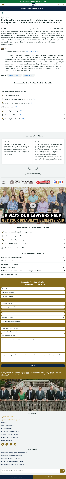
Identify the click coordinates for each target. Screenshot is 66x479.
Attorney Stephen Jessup (32, 51)
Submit (33, 366)
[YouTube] (2, 444)
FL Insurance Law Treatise (9, 437)
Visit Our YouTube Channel (9, 434)
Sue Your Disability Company (10, 458)
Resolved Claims (6, 428)
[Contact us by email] (63, 5)
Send (62, 471)
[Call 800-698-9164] (59, 5)
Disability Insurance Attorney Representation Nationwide (33, 4)
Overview (4, 423)
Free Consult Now (16, 477)
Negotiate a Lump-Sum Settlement (12, 464)
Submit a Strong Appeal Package (12, 456)
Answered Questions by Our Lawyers (39, 13)
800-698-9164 (49, 477)
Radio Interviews (6, 440)
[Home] (2, 13)
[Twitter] (15, 444)
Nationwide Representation (10, 431)
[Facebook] (11, 444)
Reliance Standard (23, 13)
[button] (2, 4)
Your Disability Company (10, 13)
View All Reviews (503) (33, 173)
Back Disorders (28, 75)
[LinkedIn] (6, 444)
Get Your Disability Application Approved (14, 453)
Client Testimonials (7, 426)
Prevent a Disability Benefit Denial (12, 461)
